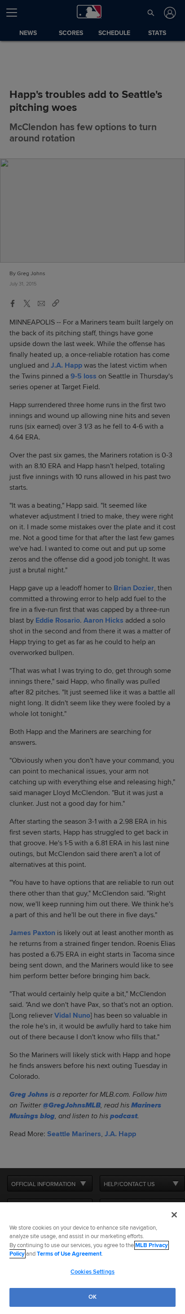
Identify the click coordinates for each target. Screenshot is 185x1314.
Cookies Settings (92, 1271)
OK (92, 1297)
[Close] (174, 1215)
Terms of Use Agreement (69, 1253)
